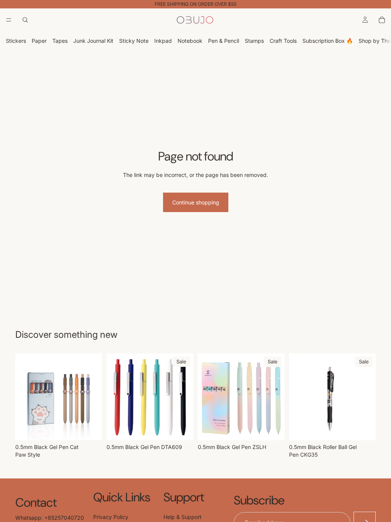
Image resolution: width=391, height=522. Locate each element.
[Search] (25, 19)
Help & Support (182, 517)
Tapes (60, 40)
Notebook (190, 40)
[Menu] (9, 20)
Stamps (254, 40)
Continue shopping (195, 202)
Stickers (16, 40)
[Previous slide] (115, 397)
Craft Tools (283, 40)
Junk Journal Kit (93, 40)
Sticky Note (134, 40)
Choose (96, 428)
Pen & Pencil (223, 40)
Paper (39, 40)
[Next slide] (184, 397)
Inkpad (163, 40)
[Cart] (381, 19)
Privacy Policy (110, 517)
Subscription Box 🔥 (327, 40)
